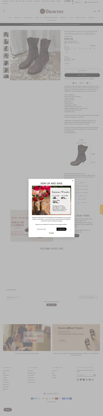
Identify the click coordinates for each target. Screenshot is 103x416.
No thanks (51, 233)
